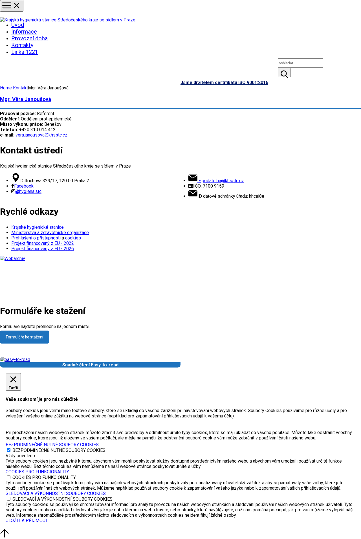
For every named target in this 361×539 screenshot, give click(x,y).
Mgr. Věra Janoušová (25, 99)
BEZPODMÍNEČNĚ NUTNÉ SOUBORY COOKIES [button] (52, 444)
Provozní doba (29, 38)
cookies (73, 238)
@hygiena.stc (28, 191)
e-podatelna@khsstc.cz (220, 180)
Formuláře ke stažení (24, 337)
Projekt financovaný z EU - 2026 (42, 248)
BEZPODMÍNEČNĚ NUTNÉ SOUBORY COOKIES (58, 450)
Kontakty (22, 45)
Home (6, 88)
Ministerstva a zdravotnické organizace (50, 232)
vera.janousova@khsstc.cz (41, 135)
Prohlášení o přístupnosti (36, 238)
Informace (24, 31)
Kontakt (20, 88)
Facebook (24, 186)
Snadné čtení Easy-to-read (90, 365)
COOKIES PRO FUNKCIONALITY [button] (37, 471)
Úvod (17, 24)
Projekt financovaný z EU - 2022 (42, 243)
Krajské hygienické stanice (37, 227)
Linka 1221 (24, 52)
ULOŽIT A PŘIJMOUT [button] (27, 520)
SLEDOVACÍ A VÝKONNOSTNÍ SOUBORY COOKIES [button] (56, 493)
